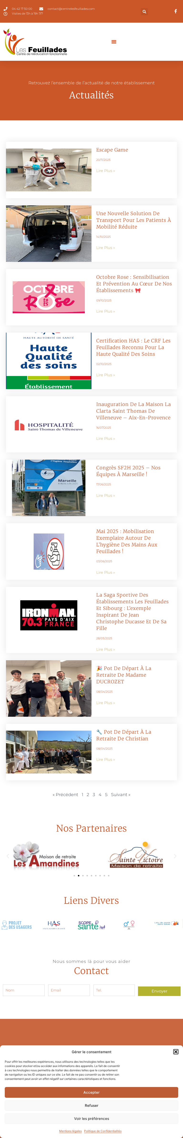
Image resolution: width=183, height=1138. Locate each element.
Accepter (91, 1092)
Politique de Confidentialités (103, 1131)
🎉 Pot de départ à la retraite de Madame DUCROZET (123, 675)
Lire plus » (105, 170)
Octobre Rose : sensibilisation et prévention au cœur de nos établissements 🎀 (134, 283)
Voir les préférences (91, 1118)
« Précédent (65, 794)
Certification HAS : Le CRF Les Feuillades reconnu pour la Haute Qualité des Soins (133, 347)
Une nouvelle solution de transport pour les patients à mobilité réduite (133, 220)
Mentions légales (70, 1131)
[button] (175, 1051)
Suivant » (120, 794)
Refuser (91, 1105)
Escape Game (112, 150)
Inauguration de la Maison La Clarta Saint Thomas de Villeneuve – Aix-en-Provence (133, 411)
